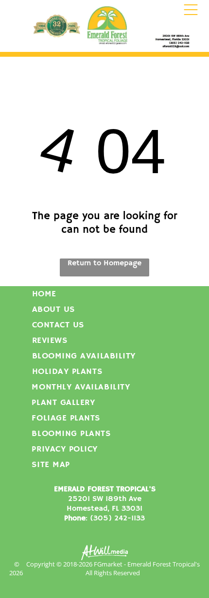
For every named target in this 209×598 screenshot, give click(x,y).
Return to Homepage (104, 263)
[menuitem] (104, 294)
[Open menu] (190, 9)
